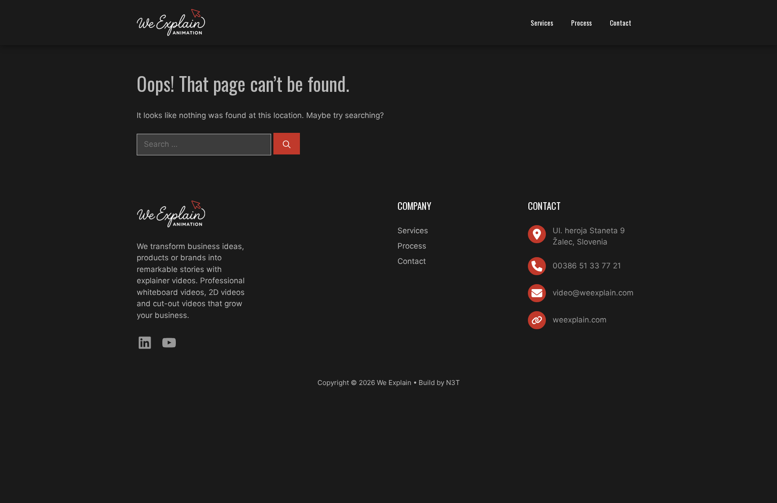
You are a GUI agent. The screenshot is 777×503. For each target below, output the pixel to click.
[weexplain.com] (567, 320)
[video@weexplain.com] (581, 293)
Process (581, 22)
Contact (620, 22)
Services (542, 22)
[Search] (286, 143)
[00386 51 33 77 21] (574, 266)
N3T (453, 382)
